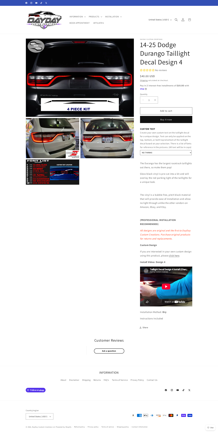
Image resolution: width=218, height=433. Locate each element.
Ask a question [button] (109, 351)
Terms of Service (120, 380)
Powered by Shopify (63, 427)
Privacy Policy (137, 380)
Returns (97, 380)
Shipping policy (123, 427)
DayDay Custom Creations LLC (44, 427)
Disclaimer (74, 380)
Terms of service (107, 427)
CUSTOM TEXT (147, 128)
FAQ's (106, 380)
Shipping (144, 80)
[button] (77, 17)
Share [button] (145, 327)
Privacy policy (93, 427)
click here (174, 255)
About (63, 380)
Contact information (140, 427)
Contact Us (152, 380)
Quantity (143, 94)
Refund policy (79, 427)
